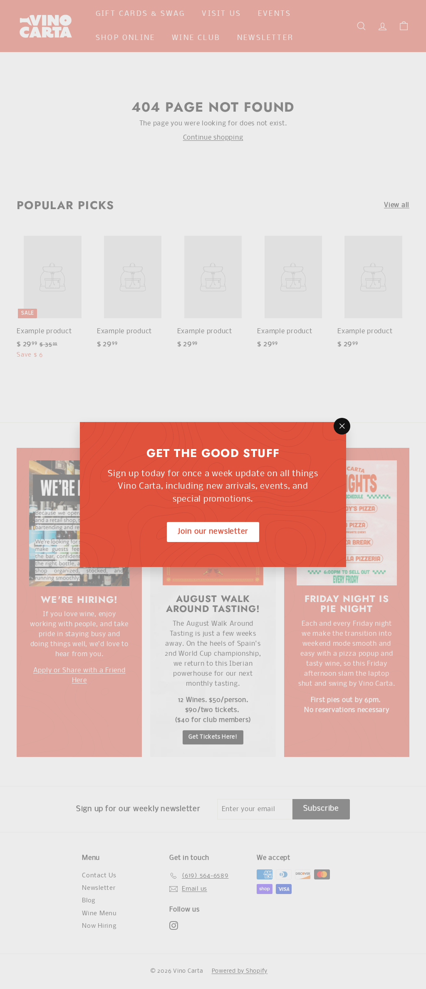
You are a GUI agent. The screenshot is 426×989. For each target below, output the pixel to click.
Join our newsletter (213, 532)
